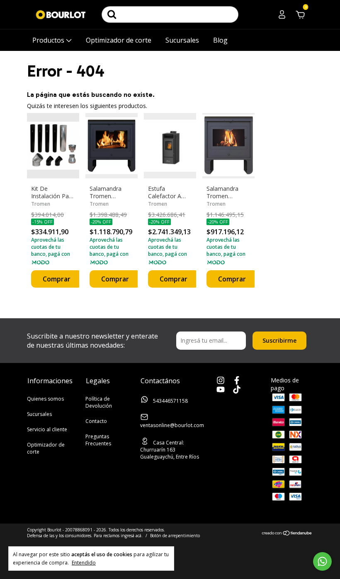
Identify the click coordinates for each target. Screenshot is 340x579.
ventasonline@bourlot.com (172, 425)
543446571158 (170, 400)
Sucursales (182, 40)
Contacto (96, 421)
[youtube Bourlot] (220, 389)
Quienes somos (45, 398)
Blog (220, 40)
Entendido (84, 562)
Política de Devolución (98, 402)
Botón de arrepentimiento (175, 535)
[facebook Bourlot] (237, 380)
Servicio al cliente (47, 429)
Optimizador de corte (118, 40)
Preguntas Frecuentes (98, 440)
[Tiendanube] (287, 534)
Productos (49, 40)
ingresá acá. (132, 535)
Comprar (56, 278)
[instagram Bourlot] (220, 380)
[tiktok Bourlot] (237, 389)
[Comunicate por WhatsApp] (322, 561)
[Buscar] (112, 14)
